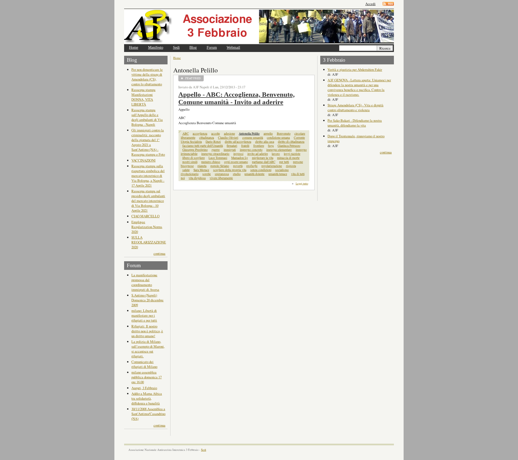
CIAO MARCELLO (145, 216)
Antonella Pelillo (249, 133)
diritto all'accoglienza (238, 142)
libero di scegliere (193, 158)
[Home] (191, 26)
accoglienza (200, 133)
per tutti (284, 162)
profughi (251, 166)
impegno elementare (279, 150)
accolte (215, 133)
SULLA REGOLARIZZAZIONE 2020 (148, 242)
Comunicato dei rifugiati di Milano (144, 364)
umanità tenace (277, 174)
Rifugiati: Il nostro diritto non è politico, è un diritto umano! (147, 331)
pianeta (201, 166)
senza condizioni (260, 170)
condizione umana (278, 137)
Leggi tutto (302, 183)
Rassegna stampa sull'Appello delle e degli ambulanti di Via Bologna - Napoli (147, 117)
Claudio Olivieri (228, 137)
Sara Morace (201, 170)
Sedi (176, 48)
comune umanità (252, 137)
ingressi (238, 154)
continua (159, 253)
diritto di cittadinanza (291, 142)
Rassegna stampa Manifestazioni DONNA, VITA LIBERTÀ (143, 97)
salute (186, 170)
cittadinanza (206, 137)
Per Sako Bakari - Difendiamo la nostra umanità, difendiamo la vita (355, 123)
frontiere (258, 146)
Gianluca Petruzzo (289, 146)
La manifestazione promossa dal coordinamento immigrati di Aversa (145, 282)
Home (133, 48)
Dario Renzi (213, 142)
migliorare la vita (262, 158)
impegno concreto (251, 150)
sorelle (206, 174)
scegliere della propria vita (229, 170)
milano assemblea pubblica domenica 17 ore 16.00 (146, 377)
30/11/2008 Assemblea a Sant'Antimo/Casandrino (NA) (148, 413)
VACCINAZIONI (143, 160)
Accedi (370, 4)
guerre (216, 150)
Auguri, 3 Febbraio (144, 387)
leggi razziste (292, 154)
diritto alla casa (264, 142)
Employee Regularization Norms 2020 (146, 226)
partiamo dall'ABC (263, 162)
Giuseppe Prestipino (195, 150)
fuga (271, 146)
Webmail (233, 48)
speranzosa (222, 174)
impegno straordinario (215, 154)
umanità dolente (254, 174)
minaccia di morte (288, 158)
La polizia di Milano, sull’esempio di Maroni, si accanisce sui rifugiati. (148, 348)
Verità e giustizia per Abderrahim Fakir (355, 69)
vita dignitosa (197, 178)
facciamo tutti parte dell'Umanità (202, 146)
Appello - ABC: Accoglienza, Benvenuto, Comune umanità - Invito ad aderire (236, 98)
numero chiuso (210, 162)
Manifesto (155, 48)
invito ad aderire (257, 154)
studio (237, 174)
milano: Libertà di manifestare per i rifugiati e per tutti (144, 315)
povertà (238, 166)
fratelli (245, 146)
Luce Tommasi (218, 158)
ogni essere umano (236, 162)
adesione (229, 133)
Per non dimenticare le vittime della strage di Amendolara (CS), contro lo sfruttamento (147, 76)
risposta (291, 166)
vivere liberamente (221, 178)
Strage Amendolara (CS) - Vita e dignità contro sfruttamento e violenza (355, 107)
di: (330, 74)
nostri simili (189, 162)
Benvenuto (284, 133)
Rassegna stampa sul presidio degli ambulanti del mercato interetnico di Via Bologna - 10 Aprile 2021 (148, 201)
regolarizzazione (271, 166)
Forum (212, 48)
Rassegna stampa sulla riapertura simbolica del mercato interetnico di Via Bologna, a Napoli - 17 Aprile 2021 (148, 175)
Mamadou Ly (239, 158)
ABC (185, 133)
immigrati (230, 150)
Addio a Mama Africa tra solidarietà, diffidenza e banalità (146, 398)
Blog (193, 48)
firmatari (232, 146)
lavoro (276, 154)
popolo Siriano (219, 166)
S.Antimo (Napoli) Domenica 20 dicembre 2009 (147, 300)
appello (268, 133)
